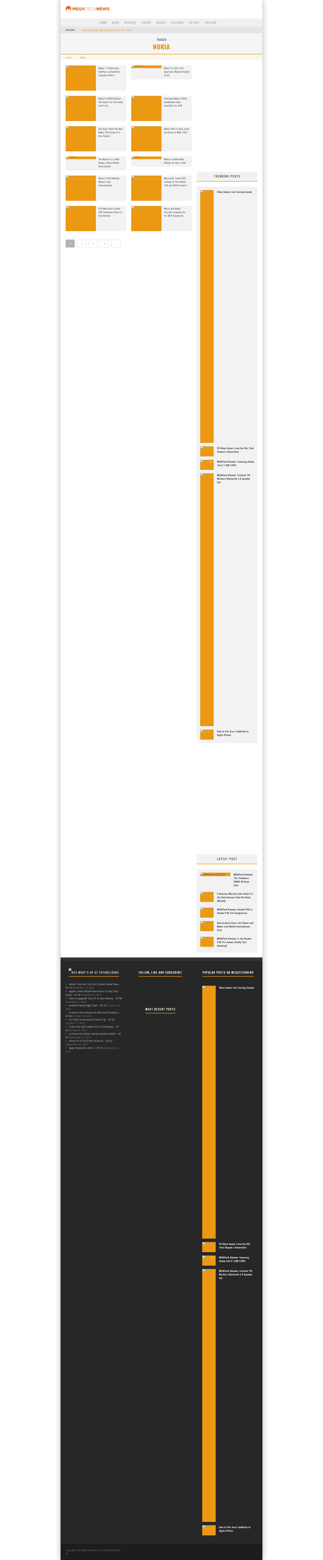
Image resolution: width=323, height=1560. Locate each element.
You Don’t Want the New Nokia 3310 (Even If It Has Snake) (110, 132)
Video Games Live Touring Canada (234, 192)
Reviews (130, 23)
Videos (146, 23)
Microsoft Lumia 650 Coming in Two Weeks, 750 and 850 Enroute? (175, 181)
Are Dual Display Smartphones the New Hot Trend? (107, 30)
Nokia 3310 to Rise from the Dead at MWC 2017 (176, 130)
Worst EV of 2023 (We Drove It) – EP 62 (90, 1040)
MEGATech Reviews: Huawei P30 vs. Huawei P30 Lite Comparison (235, 911)
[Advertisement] (227, 116)
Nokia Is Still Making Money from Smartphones (108, 181)
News (115, 23)
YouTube (211, 23)
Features (177, 23)
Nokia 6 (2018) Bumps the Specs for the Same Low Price (110, 102)
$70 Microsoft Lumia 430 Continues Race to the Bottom (110, 212)
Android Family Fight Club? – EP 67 (87, 1005)
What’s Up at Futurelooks (98, 972)
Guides (161, 23)
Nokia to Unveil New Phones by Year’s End (175, 160)
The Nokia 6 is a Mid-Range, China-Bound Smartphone (109, 162)
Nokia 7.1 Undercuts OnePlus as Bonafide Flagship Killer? (109, 71)
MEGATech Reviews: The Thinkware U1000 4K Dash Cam (243, 880)
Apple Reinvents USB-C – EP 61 (86, 1047)
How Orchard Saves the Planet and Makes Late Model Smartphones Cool (235, 926)
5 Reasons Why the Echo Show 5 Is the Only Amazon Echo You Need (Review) (235, 897)
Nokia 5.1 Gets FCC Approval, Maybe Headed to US (176, 71)
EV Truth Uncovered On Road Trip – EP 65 (92, 1019)
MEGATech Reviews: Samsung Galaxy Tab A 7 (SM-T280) (235, 463)
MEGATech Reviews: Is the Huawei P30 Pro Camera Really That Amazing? (234, 942)
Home (103, 23)
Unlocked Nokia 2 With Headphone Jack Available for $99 (175, 102)
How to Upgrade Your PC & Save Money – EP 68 (95, 998)
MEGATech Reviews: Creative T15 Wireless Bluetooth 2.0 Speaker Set (233, 478)
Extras (194, 23)
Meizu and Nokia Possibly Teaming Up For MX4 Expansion (174, 212)
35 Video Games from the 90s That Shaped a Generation (235, 449)
